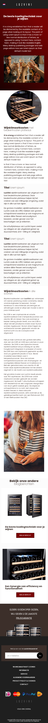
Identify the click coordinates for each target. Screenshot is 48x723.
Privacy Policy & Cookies (24, 681)
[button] (25, 535)
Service (24, 674)
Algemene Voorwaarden (24, 677)
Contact (24, 684)
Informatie (24, 670)
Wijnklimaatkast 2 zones (24, 667)
